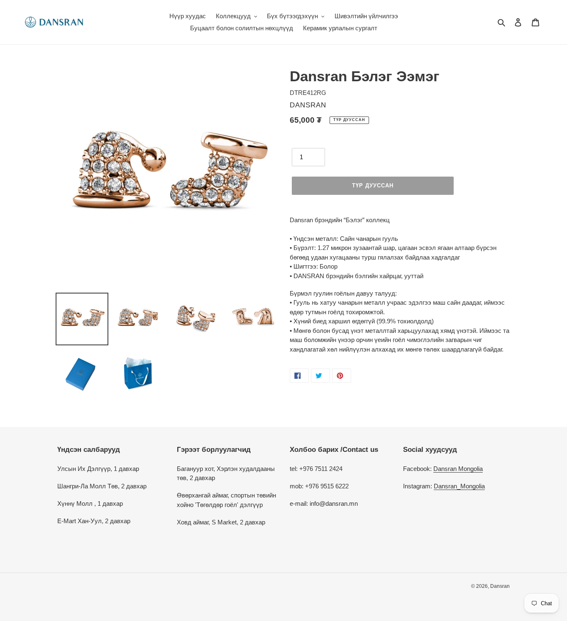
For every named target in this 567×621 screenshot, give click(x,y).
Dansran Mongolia (458, 468)
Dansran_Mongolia (459, 486)
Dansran (500, 586)
